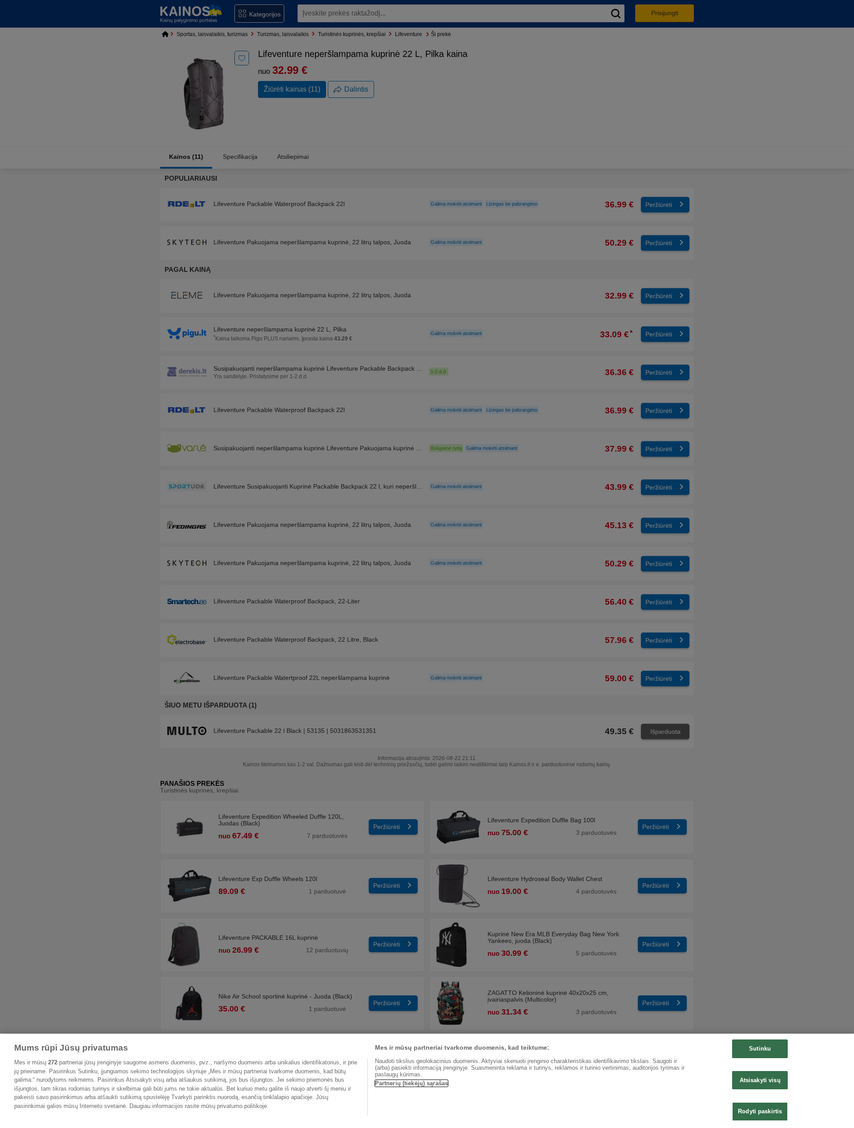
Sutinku (760, 1048)
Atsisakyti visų (760, 1080)
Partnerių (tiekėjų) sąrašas (411, 1083)
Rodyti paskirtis (760, 1111)
